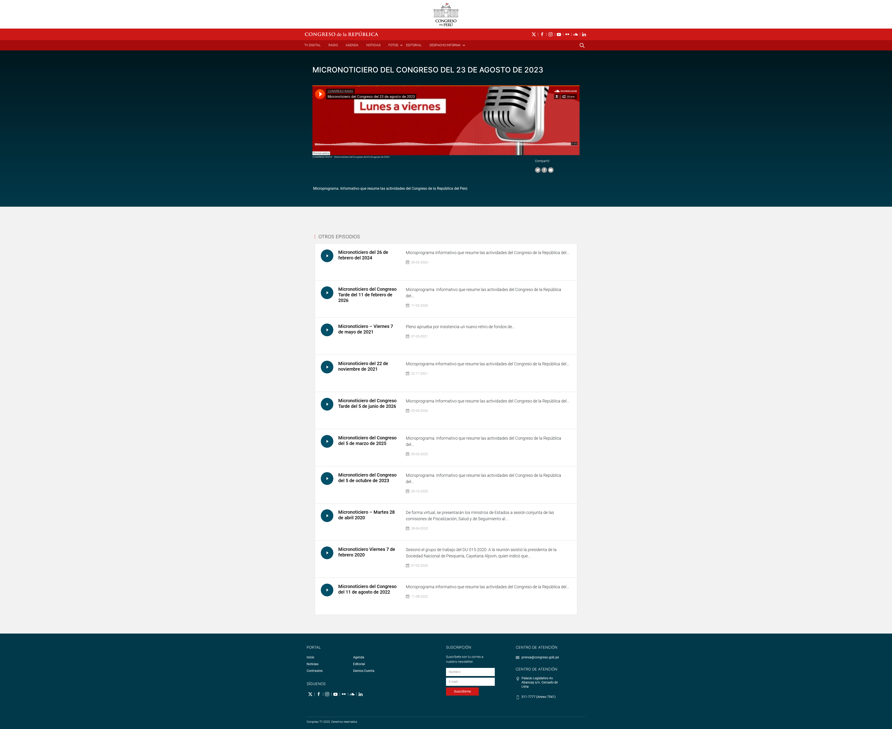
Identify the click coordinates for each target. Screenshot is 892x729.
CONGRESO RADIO (322, 157)
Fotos (393, 45)
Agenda (352, 45)
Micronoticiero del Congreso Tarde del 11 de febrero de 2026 (367, 294)
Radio (333, 45)
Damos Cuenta (363, 671)
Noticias (373, 45)
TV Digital (312, 45)
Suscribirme (462, 691)
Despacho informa (445, 45)
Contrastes (315, 671)
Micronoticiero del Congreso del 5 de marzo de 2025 (367, 440)
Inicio (310, 657)
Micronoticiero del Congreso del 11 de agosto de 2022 (367, 589)
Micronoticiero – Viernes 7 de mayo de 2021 (365, 329)
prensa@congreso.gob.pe (540, 657)
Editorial (414, 45)
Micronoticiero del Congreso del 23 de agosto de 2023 (362, 157)
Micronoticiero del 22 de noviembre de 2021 (363, 366)
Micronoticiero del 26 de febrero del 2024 (363, 255)
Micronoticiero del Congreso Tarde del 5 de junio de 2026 (367, 403)
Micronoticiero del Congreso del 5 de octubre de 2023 (367, 477)
